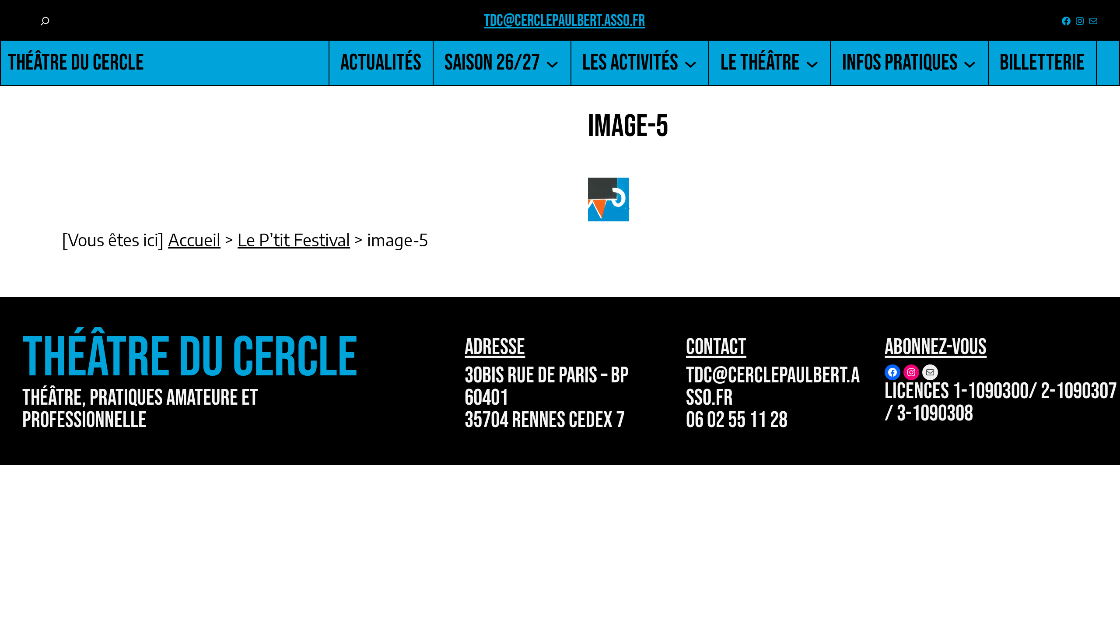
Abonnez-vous (936, 347)
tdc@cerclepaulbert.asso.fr (564, 20)
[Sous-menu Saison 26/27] (552, 63)
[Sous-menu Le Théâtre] (812, 63)
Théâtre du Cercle (76, 62)
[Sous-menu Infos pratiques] (969, 63)
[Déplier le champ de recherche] (45, 21)
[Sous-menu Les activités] (690, 63)
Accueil (194, 239)
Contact (716, 347)
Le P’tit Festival (294, 239)
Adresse (495, 347)
